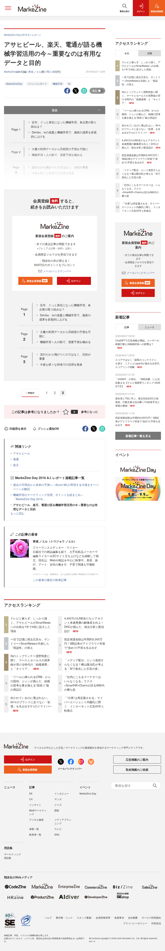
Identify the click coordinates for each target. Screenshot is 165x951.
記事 (126, 327)
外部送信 (156, 923)
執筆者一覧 (35, 834)
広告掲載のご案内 (137, 759)
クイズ (58, 804)
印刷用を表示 (17, 429)
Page (16, 129)
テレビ (58, 828)
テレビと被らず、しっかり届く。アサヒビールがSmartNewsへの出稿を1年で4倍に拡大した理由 (30, 624)
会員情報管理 (103, 917)
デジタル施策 (36, 819)
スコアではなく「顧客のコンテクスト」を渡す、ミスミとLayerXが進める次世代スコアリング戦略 (137, 363)
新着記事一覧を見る (138, 436)
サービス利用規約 (151, 917)
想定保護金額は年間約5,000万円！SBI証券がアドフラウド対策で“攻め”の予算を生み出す (84, 643)
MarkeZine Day (87, 793)
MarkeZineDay (14, 83)
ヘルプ (48, 917)
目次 (55, 110)
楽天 (16, 465)
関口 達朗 (51, 71)
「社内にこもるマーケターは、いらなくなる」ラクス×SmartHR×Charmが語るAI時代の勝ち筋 (84, 683)
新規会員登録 (37, 281)
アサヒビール (21, 453)
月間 (149, 53)
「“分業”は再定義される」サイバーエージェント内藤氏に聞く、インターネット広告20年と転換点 (84, 704)
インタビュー (61, 793)
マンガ (58, 799)
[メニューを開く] (8, 8)
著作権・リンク (64, 917)
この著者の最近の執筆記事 (50, 580)
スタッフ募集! (84, 917)
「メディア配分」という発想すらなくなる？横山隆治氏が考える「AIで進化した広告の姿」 (84, 664)
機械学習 (57, 83)
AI (69, 83)
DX (30, 793)
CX (31, 799)
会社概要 (133, 917)
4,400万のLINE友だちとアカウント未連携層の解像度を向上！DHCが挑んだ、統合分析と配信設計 (84, 624)
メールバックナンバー (57, 271)
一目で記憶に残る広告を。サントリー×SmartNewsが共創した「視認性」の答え (30, 643)
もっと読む (17, 513)
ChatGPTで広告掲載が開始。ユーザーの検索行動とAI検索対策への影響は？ (137, 342)
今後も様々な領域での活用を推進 (61, 364)
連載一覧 (34, 828)
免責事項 (119, 917)
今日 (126, 53)
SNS (56, 834)
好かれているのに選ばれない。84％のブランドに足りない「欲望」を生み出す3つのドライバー (31, 702)
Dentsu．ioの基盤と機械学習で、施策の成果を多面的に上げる (65, 317)
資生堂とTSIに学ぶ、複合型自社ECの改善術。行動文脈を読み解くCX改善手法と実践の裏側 (137, 402)
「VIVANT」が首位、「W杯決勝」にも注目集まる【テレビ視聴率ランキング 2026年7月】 (137, 382)
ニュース (149, 327)
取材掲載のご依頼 (137, 770)
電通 (16, 459)
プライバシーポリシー (135, 923)
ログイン (76, 281)
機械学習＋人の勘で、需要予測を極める (65, 342)
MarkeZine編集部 (13, 71)
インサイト (35, 804)
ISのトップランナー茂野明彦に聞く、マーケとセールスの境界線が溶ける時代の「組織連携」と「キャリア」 (30, 662)
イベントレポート (37, 83)
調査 (56, 810)
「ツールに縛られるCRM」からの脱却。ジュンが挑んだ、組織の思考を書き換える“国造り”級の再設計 (30, 683)
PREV (31, 393)
